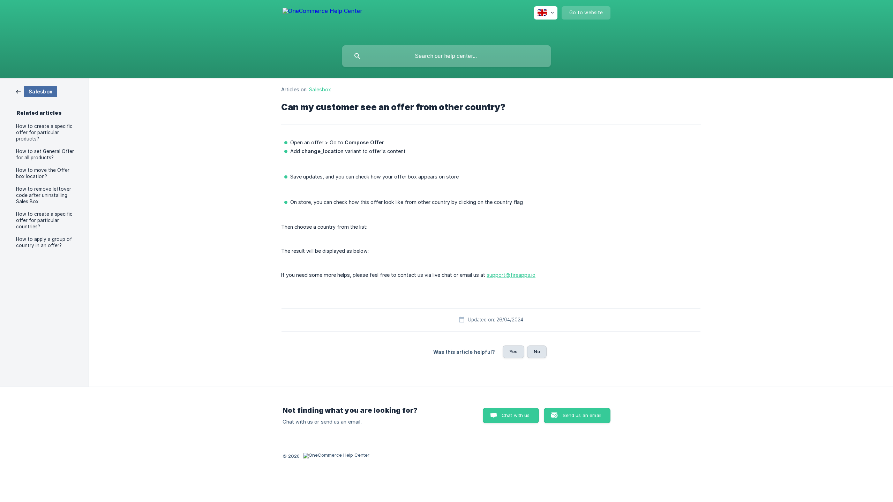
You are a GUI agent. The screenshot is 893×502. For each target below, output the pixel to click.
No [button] (537, 351)
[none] (322, 21)
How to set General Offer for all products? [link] (45, 154)
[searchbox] (446, 56)
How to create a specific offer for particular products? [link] (44, 132)
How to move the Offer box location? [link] (42, 173)
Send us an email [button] (582, 415)
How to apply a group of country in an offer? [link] (44, 242)
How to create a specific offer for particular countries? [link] (44, 220)
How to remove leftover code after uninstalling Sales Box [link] (43, 195)
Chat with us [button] (516, 415)
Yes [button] (513, 351)
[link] (36, 91)
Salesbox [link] (320, 89)
